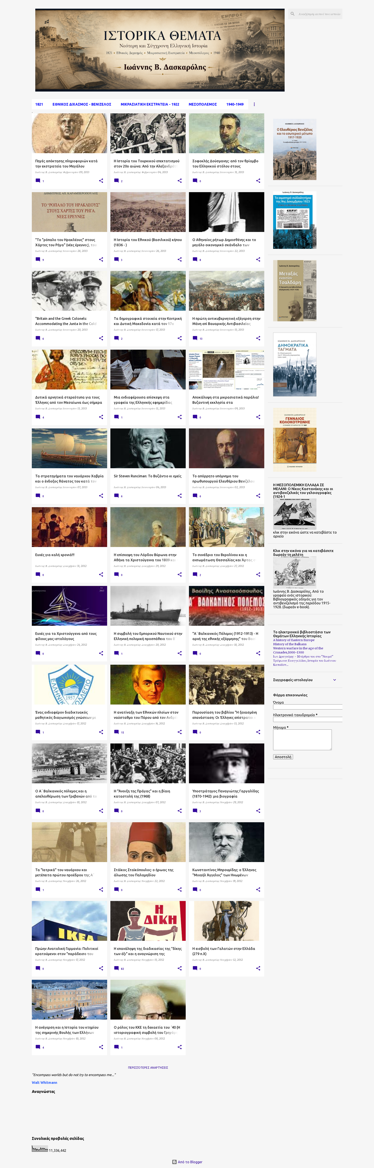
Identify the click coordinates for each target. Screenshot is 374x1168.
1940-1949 (234, 104)
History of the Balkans (289, 644)
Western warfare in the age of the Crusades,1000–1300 (298, 650)
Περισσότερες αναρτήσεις (148, 1067)
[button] (101, 181)
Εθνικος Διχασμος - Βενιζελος (82, 104)
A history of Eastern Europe (293, 640)
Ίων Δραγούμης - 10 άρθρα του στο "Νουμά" (303, 656)
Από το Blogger (189, 1162)
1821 (39, 104)
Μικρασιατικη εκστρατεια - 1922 (150, 104)
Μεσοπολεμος (203, 104)
